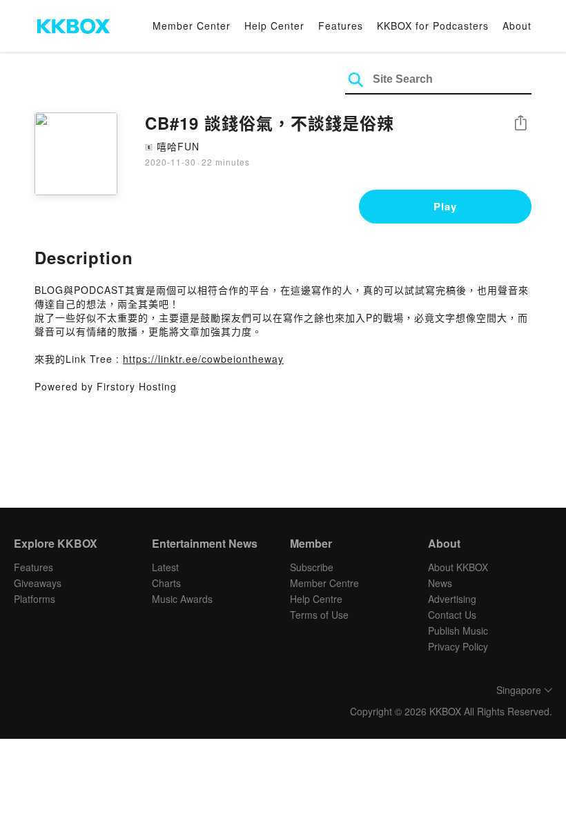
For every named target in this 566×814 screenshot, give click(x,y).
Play (445, 206)
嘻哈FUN (178, 146)
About (516, 25)
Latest (165, 567)
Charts (166, 583)
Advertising (452, 599)
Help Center (274, 25)
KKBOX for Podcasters (433, 25)
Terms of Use (319, 615)
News (440, 583)
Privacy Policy (458, 646)
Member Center (192, 25)
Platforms (34, 599)
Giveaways (37, 583)
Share (520, 123)
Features (340, 25)
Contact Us (452, 615)
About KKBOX (458, 567)
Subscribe (311, 567)
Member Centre (324, 583)
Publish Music (458, 630)
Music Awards (182, 599)
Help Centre (316, 599)
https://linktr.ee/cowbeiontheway (203, 359)
